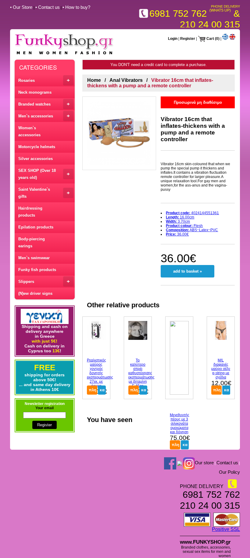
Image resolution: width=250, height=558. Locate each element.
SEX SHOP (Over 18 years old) (44, 174)
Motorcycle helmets (36, 147)
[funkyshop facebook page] (170, 463)
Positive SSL (226, 529)
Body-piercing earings (31, 242)
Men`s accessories (44, 116)
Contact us (227, 462)
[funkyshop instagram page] (189, 463)
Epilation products (35, 227)
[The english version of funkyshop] (232, 39)
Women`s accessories (29, 131)
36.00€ (177, 234)
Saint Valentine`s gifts (44, 193)
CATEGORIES (38, 67)
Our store (204, 462)
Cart (210, 39)
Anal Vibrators (126, 80)
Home (94, 80)
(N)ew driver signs (35, 293)
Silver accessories (35, 158)
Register (187, 39)
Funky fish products (37, 269)
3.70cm (178, 221)
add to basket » (187, 271)
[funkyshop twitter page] (179, 463)
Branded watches (44, 104)
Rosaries (44, 80)
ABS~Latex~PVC (192, 230)
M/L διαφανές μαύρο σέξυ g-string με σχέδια (220, 368)
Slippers (44, 281)
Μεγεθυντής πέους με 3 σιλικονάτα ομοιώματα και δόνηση (179, 423)
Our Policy (229, 472)
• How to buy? (76, 7)
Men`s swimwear (34, 258)
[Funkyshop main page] (64, 54)
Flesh (184, 226)
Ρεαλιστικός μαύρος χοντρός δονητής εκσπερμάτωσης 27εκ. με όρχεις (100, 373)
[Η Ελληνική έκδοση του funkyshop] (225, 39)
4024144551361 (192, 213)
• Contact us (47, 7)
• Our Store (22, 7)
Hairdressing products (30, 212)
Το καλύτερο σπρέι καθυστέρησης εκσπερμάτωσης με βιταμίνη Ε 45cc (141, 373)
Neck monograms (35, 92)
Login (172, 39)
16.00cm (180, 217)
